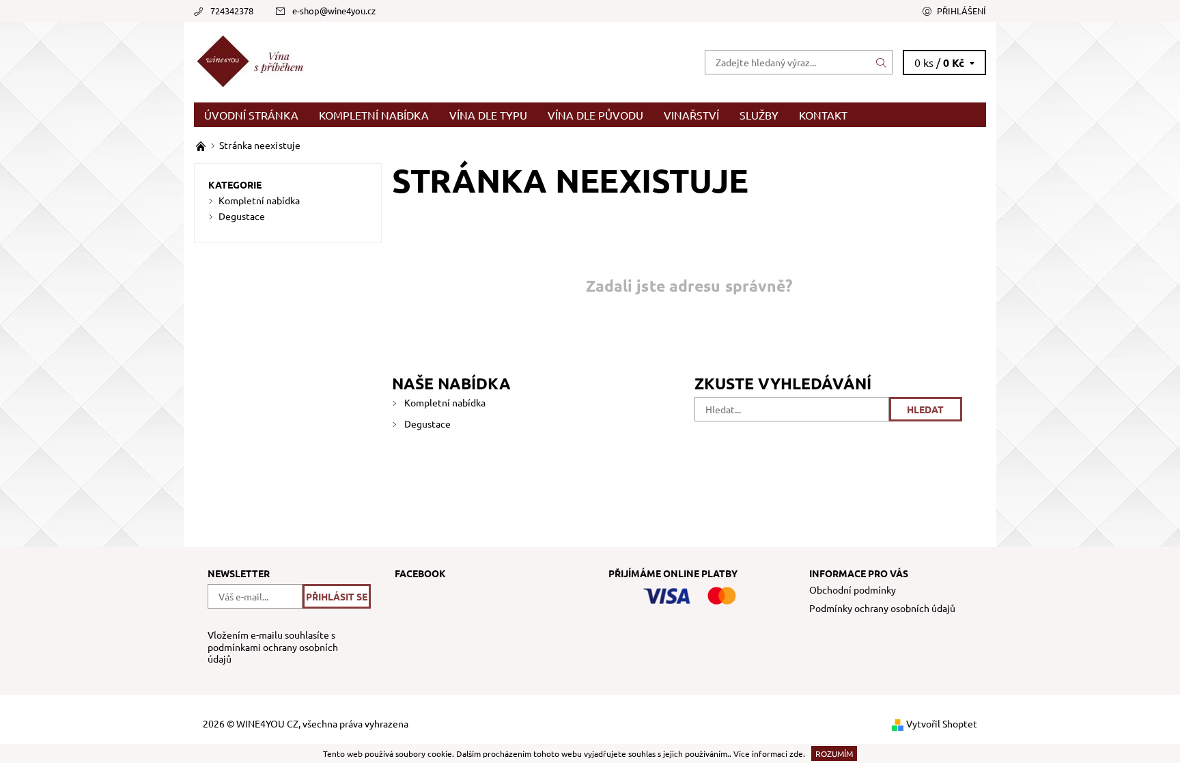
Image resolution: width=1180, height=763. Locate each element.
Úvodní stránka (251, 115)
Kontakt (823, 115)
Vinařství (691, 115)
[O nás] (202, 145)
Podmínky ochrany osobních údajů (882, 608)
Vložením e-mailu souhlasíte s (273, 647)
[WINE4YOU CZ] (253, 60)
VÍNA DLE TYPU (488, 115)
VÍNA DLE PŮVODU (595, 115)
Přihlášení (961, 10)
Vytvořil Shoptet (941, 723)
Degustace (427, 423)
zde (796, 753)
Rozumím (834, 753)
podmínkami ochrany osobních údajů (273, 653)
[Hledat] (882, 62)
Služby (759, 115)
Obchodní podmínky (852, 589)
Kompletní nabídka (374, 115)
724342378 (231, 10)
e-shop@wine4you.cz (334, 10)
